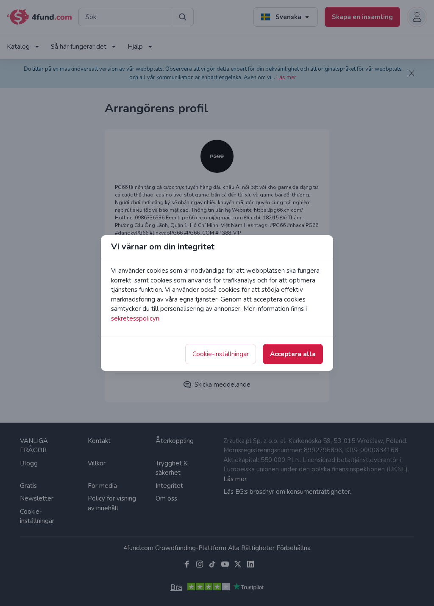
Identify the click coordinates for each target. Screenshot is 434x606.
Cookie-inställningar (220, 354)
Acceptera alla (293, 354)
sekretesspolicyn (135, 318)
